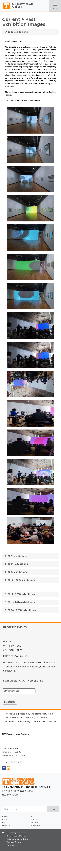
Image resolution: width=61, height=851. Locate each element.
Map (4, 822)
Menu (57, 6)
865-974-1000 (10, 795)
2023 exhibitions (17, 572)
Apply (4, 819)
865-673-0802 (16, 762)
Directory (34, 822)
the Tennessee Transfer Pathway (17, 842)
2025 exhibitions (17, 556)
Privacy (33, 819)
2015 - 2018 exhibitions (21, 594)
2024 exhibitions (17, 564)
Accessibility (35, 825)
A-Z (32, 816)
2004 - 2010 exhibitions (21, 610)
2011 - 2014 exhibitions (21, 602)
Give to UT (6, 825)
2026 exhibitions (17, 32)
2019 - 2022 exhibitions (21, 580)
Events (5, 816)
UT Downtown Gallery (22, 5)
